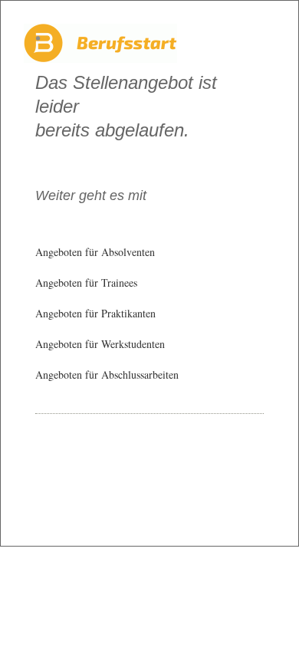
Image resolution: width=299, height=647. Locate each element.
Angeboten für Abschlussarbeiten (107, 374)
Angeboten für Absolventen (95, 252)
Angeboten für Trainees (86, 282)
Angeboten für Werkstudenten (100, 344)
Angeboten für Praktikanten (95, 313)
